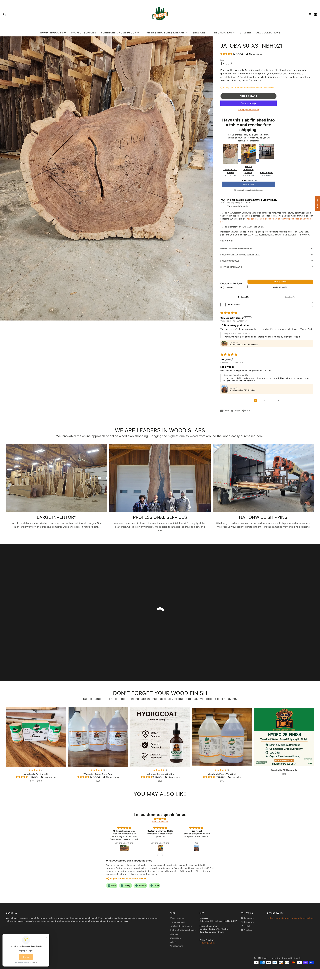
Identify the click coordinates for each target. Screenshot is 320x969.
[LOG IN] (310, 14)
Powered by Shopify (292, 958)
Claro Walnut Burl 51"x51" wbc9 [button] (243, 390)
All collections (268, 32)
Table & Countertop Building (248, 169)
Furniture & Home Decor (118, 32)
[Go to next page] (283, 400)
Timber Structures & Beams (164, 32)
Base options (266, 172)
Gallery (246, 32)
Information (223, 32)
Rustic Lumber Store (272, 958)
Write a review (280, 281)
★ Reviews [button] (317, 203)
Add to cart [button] (248, 185)
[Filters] (223, 304)
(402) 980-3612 (207, 943)
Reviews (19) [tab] (243, 297)
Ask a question (280, 287)
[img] (160, 818)
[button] (226, 54)
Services (199, 32)
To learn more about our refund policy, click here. (290, 918)
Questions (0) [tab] (289, 297)
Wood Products (51, 32)
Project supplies (83, 32)
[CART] (315, 14)
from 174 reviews (160, 821)
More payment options (248, 109)
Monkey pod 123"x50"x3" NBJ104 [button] (244, 344)
